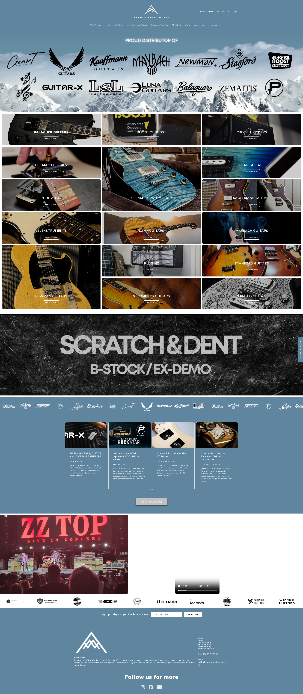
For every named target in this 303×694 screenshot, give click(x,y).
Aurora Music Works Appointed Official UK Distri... (126, 456)
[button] (68, 11)
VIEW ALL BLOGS (151, 501)
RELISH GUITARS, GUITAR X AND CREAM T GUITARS (86, 455)
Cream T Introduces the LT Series (171, 455)
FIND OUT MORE (51, 139)
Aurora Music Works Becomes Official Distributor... (213, 456)
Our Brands (151, 71)
